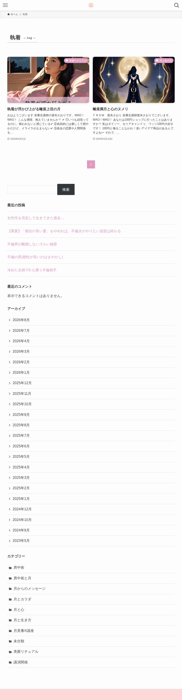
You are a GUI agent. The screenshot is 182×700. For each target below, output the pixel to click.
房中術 (19, 567)
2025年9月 (21, 415)
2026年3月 (21, 351)
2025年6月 (21, 446)
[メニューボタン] (5, 5)
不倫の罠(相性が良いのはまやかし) (35, 257)
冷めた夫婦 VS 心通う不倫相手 (32, 270)
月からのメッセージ (30, 588)
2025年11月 (22, 393)
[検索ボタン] (176, 5)
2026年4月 (21, 341)
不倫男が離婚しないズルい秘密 (32, 244)
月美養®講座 (24, 631)
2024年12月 (22, 509)
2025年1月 (21, 499)
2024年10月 (22, 520)
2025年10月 (22, 404)
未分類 (19, 641)
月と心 (19, 610)
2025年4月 (21, 467)
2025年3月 (21, 478)
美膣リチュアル (26, 651)
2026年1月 (21, 372)
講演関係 (21, 662)
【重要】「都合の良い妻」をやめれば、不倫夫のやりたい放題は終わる (64, 231)
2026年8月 (21, 320)
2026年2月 (21, 362)
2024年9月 (21, 530)
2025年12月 (22, 383)
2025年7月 (21, 435)
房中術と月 (22, 578)
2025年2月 (21, 488)
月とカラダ (22, 599)
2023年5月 (21, 541)
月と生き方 (22, 620)
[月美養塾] (91, 5)
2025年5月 (21, 456)
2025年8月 (21, 425)
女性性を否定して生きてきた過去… (35, 218)
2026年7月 (21, 330)
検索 (65, 189)
